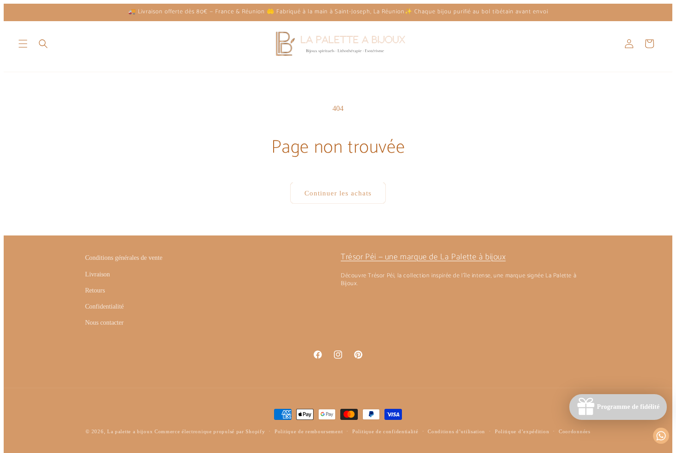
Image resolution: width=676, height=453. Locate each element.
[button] (23, 44)
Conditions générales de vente (123, 257)
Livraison (97, 274)
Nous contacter (104, 322)
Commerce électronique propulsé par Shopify (210, 431)
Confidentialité (104, 306)
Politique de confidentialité (385, 431)
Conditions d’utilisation (456, 431)
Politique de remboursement (309, 431)
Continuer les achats (338, 193)
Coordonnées (574, 431)
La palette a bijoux (130, 431)
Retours (95, 290)
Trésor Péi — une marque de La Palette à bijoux (423, 257)
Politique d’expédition (522, 431)
